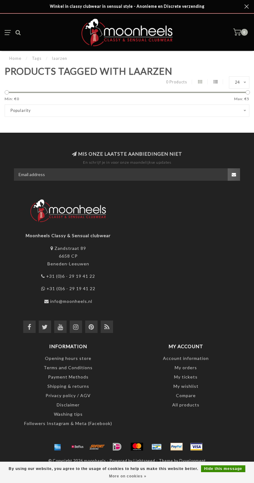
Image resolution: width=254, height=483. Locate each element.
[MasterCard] (137, 446)
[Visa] (196, 446)
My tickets (186, 376)
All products (185, 404)
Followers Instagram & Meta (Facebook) (68, 423)
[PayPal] (176, 446)
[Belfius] (77, 446)
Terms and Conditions (68, 367)
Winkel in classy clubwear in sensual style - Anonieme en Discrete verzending (127, 6)
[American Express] (57, 446)
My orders (186, 367)
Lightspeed (144, 461)
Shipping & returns (68, 386)
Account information (186, 358)
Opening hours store (68, 358)
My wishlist (186, 386)
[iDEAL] (117, 446)
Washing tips (68, 414)
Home (15, 58)
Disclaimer (68, 404)
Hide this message (223, 469)
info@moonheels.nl (71, 301)
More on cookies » (128, 476)
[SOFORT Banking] (97, 446)
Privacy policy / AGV (68, 395)
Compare (186, 395)
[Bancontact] (156, 446)
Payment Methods (68, 376)
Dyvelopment (192, 461)
